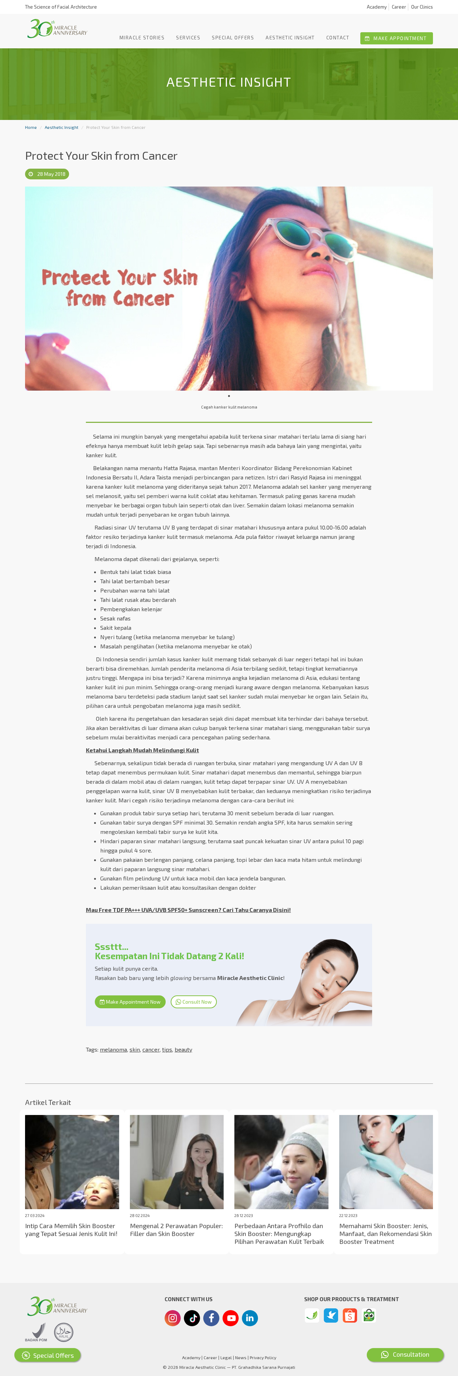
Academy (377, 7)
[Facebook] (211, 1319)
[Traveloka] (331, 1315)
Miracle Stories (142, 37)
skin (135, 1049)
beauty (183, 1049)
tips (167, 1049)
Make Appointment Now (133, 1002)
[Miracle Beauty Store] (312, 1315)
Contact (338, 37)
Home (31, 127)
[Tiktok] (192, 1321)
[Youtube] (230, 1320)
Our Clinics (422, 7)
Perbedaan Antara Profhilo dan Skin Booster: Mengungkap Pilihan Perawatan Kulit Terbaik (279, 1233)
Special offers (233, 37)
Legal (226, 1357)
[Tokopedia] (369, 1315)
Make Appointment (399, 38)
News (241, 1357)
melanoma (113, 1049)
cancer (151, 1049)
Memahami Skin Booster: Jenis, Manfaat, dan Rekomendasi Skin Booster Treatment (385, 1233)
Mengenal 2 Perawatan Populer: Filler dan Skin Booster (176, 1229)
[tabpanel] (229, 289)
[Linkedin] (250, 1318)
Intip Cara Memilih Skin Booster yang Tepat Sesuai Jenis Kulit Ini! (71, 1229)
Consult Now (196, 1002)
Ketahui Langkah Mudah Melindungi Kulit (142, 750)
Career (399, 7)
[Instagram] (173, 1319)
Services (188, 37)
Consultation (409, 1354)
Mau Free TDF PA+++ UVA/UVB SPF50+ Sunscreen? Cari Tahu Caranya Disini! (188, 909)
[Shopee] (350, 1315)
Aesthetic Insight (290, 37)
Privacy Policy (263, 1357)
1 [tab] (229, 396)
